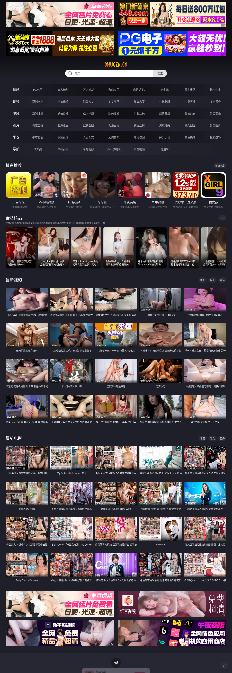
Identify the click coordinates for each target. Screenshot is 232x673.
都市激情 (37, 137)
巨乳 (212, 280)
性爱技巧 (215, 137)
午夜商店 (63, 149)
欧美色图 (88, 125)
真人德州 (63, 90)
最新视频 (14, 280)
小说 (16, 137)
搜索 (160, 73)
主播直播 (190, 101)
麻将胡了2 (139, 90)
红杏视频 (139, 149)
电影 (16, 113)
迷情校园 (139, 137)
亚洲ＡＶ (37, 101)
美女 (202, 280)
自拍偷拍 (63, 101)
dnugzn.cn (116, 64)
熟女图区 (190, 125)
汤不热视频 (114, 149)
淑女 (212, 438)
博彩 (16, 89)
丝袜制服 (164, 101)
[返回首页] (224, 665)
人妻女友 (88, 137)
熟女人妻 (139, 101)
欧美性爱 (113, 113)
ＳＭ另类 (215, 101)
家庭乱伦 (63, 137)
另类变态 (215, 113)
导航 (16, 149)
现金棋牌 (190, 90)
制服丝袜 (139, 113)
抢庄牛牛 (215, 90)
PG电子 (37, 90)
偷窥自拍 (37, 125)
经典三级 (164, 113)
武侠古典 (113, 137)
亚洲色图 (63, 125)
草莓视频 (88, 149)
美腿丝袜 (139, 125)
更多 (222, 280)
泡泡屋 (164, 149)
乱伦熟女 (190, 113)
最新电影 (14, 438)
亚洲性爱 (37, 113)
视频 (16, 101)
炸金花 (164, 90)
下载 (222, 217)
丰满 (202, 438)
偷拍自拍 (63, 113)
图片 (16, 125)
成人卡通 (88, 113)
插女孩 (38, 149)
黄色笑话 (190, 137)
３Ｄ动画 (113, 101)
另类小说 (164, 137)
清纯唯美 (164, 125)
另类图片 (215, 125)
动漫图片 (113, 125)
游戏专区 (113, 90)
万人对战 (88, 90)
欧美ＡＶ (88, 101)
